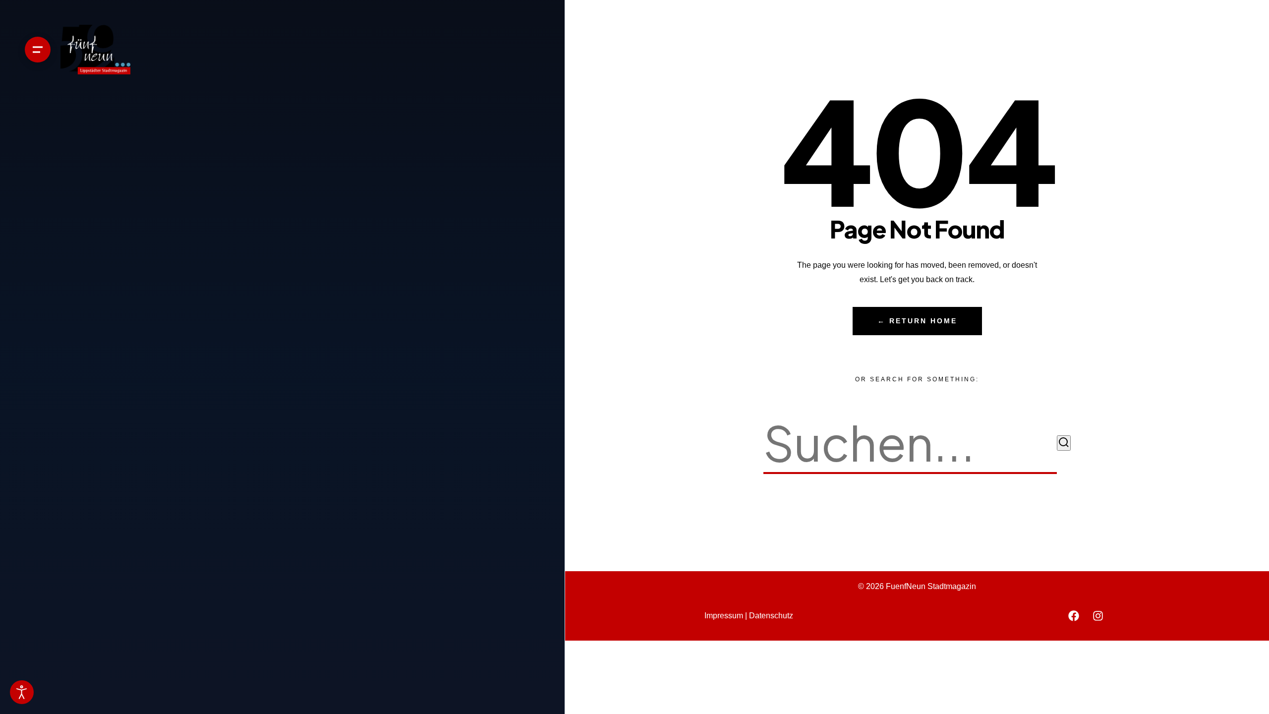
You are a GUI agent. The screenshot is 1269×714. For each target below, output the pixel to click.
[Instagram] (1098, 616)
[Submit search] (1064, 443)
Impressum (723, 615)
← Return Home (917, 321)
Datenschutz (771, 615)
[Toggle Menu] (38, 49)
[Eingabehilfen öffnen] (22, 692)
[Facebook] (1074, 616)
